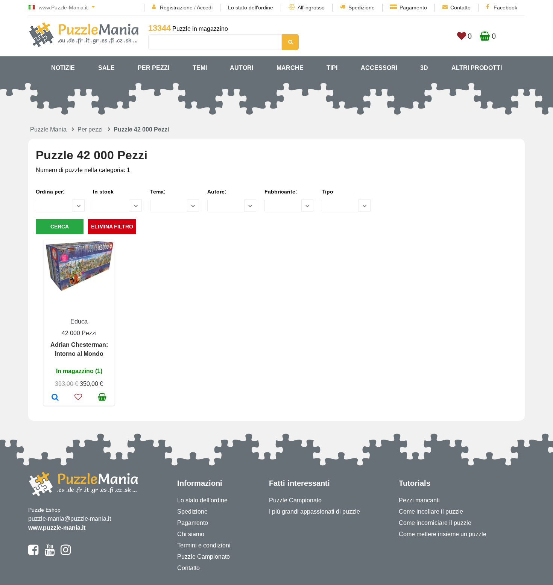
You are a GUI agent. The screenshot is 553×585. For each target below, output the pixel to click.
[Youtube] (49, 553)
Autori (241, 68)
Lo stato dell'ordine (250, 8)
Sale (106, 68)
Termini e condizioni (204, 545)
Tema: (158, 192)
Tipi (332, 68)
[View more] (79, 290)
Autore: (216, 192)
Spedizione (361, 8)
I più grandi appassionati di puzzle (314, 511)
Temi (200, 68)
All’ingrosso (311, 8)
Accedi (205, 8)
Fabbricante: (280, 192)
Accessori (379, 68)
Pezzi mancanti (419, 500)
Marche (290, 68)
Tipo (327, 192)
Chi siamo (190, 534)
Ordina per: (50, 192)
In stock (103, 192)
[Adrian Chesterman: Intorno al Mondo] (55, 398)
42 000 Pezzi (79, 333)
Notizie (63, 68)
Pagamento (413, 8)
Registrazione (176, 8)
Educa (79, 321)
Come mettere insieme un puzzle (442, 534)
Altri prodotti (476, 68)
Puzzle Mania (48, 129)
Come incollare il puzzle (431, 511)
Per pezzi (153, 68)
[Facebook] (33, 553)
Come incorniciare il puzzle (435, 523)
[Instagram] (66, 553)
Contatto (460, 8)
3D (424, 68)
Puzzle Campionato (203, 556)
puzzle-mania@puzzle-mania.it (69, 518)
